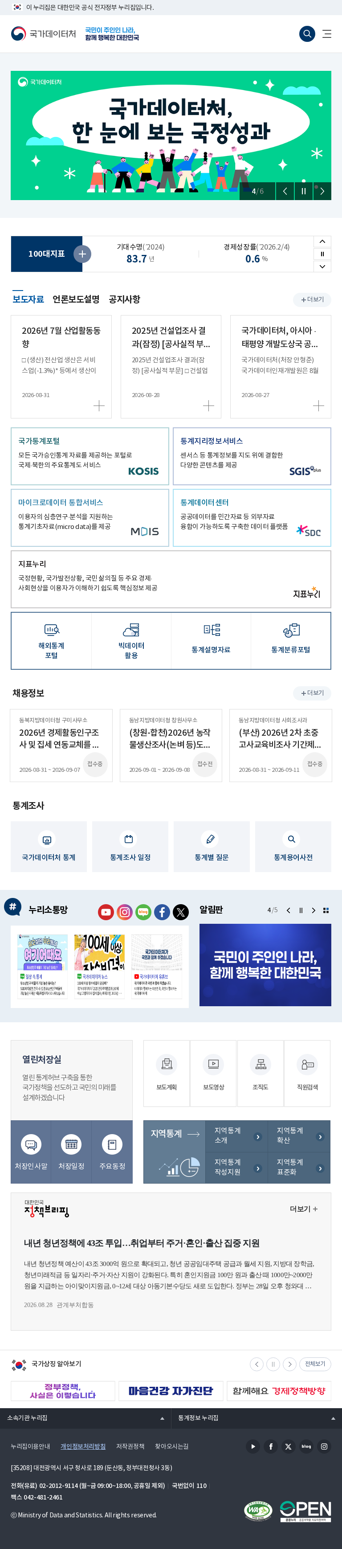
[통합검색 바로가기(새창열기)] (307, 34)
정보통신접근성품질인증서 (258, 1511)
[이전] (285, 191)
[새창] (42, 966)
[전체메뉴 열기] (323, 34)
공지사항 (124, 300)
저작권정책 (130, 1447)
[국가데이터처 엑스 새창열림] (181, 912)
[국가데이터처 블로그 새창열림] (143, 912)
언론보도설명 (76, 300)
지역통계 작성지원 (227, 1167)
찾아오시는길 (172, 1447)
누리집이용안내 (30, 1447)
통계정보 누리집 (195, 1418)
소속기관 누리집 (24, 1418)
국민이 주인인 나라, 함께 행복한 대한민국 (112, 34)
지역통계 (166, 1134)
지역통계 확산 (290, 1136)
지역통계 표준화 (290, 1167)
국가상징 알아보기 (46, 1366)
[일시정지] (304, 191)
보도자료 (28, 298)
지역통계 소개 (227, 1136)
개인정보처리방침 (83, 1447)
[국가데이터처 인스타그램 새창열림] (125, 912)
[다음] (322, 191)
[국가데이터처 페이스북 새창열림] (162, 912)
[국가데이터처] (44, 34)
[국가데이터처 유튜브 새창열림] (106, 912)
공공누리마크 (305, 1511)
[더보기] (326, 910)
